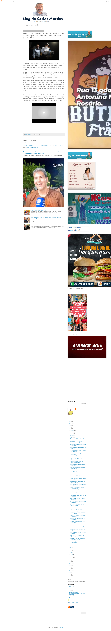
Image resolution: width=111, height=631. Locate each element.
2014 (70, 570)
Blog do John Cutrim (73, 600)
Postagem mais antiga (59, 145)
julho (71, 547)
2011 (70, 575)
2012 (70, 574)
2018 (70, 563)
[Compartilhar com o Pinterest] (40, 134)
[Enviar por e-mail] (34, 134)
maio (71, 550)
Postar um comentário (29, 142)
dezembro (72, 430)
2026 (70, 420)
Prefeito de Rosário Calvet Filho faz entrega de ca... (77, 471)
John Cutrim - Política (73, 602)
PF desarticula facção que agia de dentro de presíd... (77, 488)
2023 (70, 425)
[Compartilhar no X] (37, 134)
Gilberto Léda (72, 586)
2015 (70, 568)
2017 (70, 565)
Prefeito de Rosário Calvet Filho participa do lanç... (76, 510)
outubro (71, 433)
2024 (70, 423)
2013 (70, 572)
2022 (70, 427)
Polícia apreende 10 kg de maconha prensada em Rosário (77, 539)
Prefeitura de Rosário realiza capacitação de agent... (76, 525)
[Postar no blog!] (35, 134)
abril (71, 552)
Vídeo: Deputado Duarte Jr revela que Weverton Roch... (77, 468)
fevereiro (72, 556)
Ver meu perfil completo (79, 410)
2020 (70, 560)
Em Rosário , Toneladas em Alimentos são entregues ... (77, 459)
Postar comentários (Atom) (32, 147)
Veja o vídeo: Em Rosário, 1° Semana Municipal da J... (77, 499)
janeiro (71, 557)
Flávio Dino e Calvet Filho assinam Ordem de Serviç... (77, 505)
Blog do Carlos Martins (81, 408)
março (71, 554)
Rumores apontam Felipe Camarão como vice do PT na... (77, 527)
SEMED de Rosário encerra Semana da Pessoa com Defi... (78, 456)
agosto (71, 437)
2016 (70, 567)
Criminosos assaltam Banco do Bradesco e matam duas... (76, 462)
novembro (72, 432)
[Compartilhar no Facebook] (38, 134)
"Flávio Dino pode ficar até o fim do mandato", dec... (77, 439)
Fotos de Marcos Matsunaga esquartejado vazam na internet (43, 225)
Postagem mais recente (28, 145)
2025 (70, 421)
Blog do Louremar (73, 597)
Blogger (61, 627)
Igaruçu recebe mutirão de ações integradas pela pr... (76, 490)
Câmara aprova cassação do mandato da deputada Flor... (78, 513)
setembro (72, 435)
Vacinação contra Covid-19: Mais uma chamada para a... (77, 482)
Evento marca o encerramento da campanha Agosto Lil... (77, 442)
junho (71, 549)
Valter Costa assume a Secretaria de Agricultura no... (77, 530)
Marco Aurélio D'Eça (73, 592)
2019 (70, 561)
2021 (70, 428)
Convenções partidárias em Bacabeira (38, 210)
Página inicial (44, 145)
